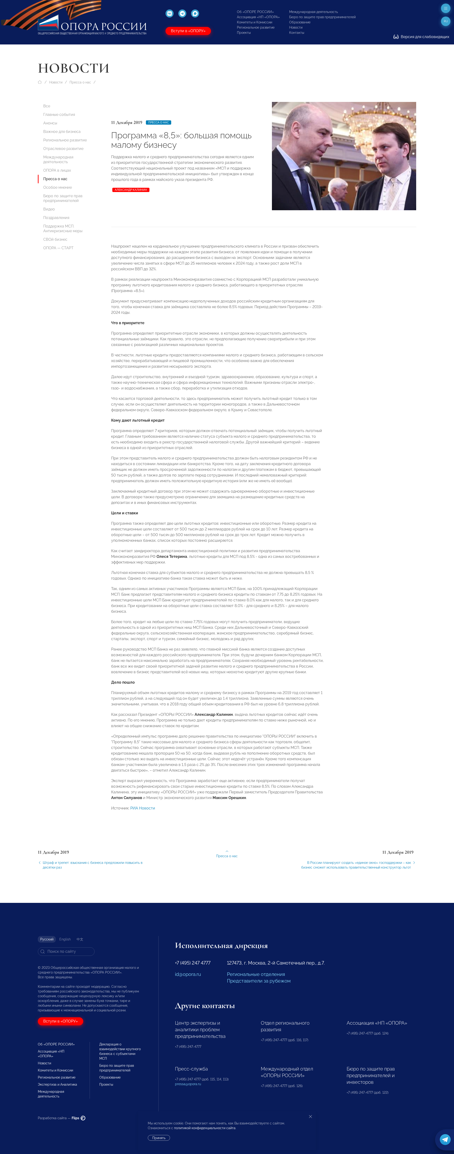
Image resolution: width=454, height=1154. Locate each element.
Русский (46, 939)
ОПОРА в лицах (57, 170)
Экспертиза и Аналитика (57, 1084)
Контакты (296, 33)
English (65, 939)
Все (46, 106)
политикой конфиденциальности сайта (205, 1128)
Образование (299, 22)
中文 (80, 939)
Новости (295, 27)
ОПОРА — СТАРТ (58, 248)
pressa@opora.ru (188, 1084)
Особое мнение (57, 187)
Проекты (244, 33)
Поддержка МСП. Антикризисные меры (63, 228)
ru (446, 21)
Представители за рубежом (259, 981)
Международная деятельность (313, 12)
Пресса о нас (80, 82)
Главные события (59, 114)
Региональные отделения (256, 974)
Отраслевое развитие (63, 148)
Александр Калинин (131, 190)
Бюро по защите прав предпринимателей (322, 17)
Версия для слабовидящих (424, 37)
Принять (159, 1138)
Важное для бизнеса (62, 131)
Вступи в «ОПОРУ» (188, 31)
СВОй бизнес (55, 239)
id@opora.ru (188, 974)
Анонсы (50, 123)
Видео (49, 209)
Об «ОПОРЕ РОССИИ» (255, 12)
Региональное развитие (256, 27)
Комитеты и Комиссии (254, 22)
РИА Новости (142, 808)
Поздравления (56, 217)
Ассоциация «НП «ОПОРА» (258, 17)
